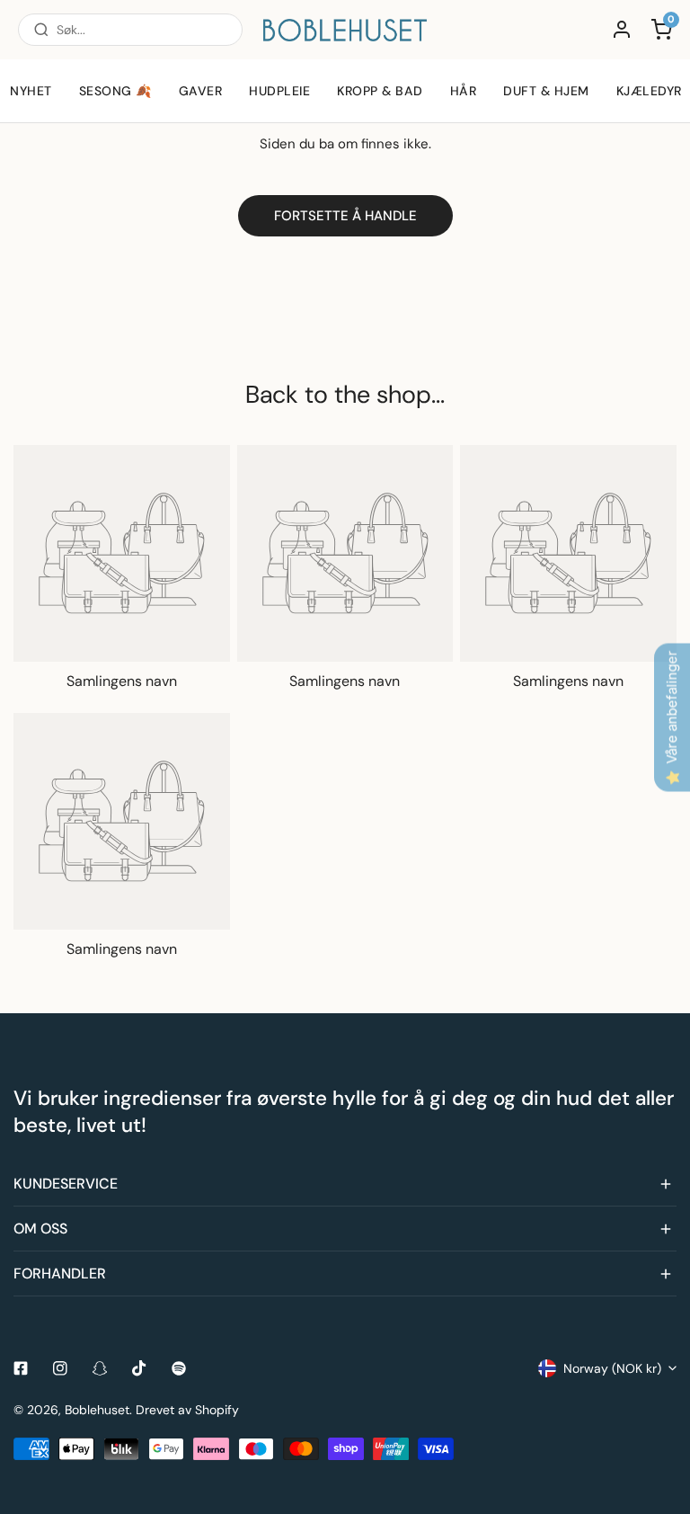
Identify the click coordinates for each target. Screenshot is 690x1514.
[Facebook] (20, 1368)
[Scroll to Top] (658, 1419)
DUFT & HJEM (546, 91)
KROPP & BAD (380, 91)
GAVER (201, 91)
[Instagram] (60, 1368)
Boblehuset (97, 1410)
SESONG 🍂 (115, 91)
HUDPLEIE (279, 91)
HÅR (463, 91)
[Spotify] (179, 1368)
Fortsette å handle (345, 216)
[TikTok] (139, 1368)
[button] (345, 1184)
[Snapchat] (99, 1368)
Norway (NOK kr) (612, 1368)
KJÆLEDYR (649, 91)
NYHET (31, 91)
